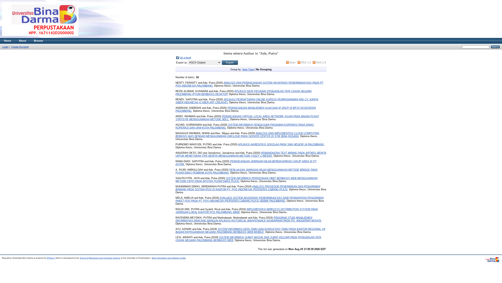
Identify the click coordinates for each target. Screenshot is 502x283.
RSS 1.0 (306, 62)
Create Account (20, 46)
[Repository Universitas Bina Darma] (40, 37)
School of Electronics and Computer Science (100, 258)
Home (7, 40)
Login (5, 46)
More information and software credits (169, 258)
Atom (292, 62)
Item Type (248, 69)
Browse (38, 40)
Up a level (185, 57)
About (22, 40)
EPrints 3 (51, 258)
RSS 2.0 (321, 62)
